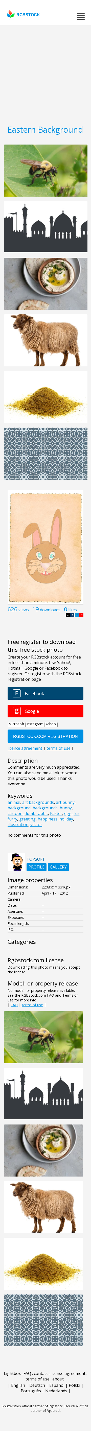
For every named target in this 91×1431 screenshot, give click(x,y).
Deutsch (37, 1385)
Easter (56, 813)
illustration (18, 824)
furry (12, 819)
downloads (50, 610)
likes (72, 610)
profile (36, 867)
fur (76, 813)
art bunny (65, 802)
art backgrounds (38, 802)
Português (31, 1391)
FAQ (14, 1004)
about (58, 1379)
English (18, 1385)
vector (36, 824)
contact (41, 1373)
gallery (58, 867)
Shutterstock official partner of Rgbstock (32, 1406)
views (23, 610)
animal (14, 802)
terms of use (32, 1004)
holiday (66, 819)
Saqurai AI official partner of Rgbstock (60, 1408)
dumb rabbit (36, 813)
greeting (27, 819)
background (19, 808)
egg (68, 813)
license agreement (68, 1373)
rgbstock (28, 15)
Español (56, 1385)
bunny (66, 808)
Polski (74, 1385)
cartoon (15, 813)
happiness (47, 819)
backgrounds (45, 808)
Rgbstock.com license (36, 960)
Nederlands (56, 1391)
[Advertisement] (45, 73)
